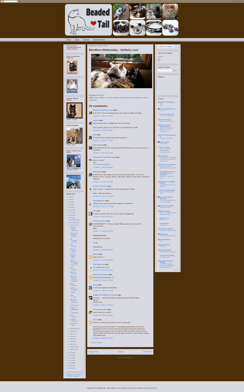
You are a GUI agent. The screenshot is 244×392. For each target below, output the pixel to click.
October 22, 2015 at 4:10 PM (103, 315)
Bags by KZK (164, 218)
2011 (70, 360)
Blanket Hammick (73, 284)
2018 (70, 210)
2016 (70, 215)
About (77, 40)
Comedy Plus (164, 223)
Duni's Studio (164, 147)
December (73, 220)
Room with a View (73, 324)
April (71, 341)
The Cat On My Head (167, 114)
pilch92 (95, 254)
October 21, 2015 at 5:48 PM (103, 260)
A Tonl (95, 319)
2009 (70, 365)
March (72, 344)
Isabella (122, 97)
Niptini (159, 59)
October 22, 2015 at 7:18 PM (103, 338)
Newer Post (94, 352)
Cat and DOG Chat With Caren (104, 157)
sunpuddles (138, 97)
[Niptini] (158, 61)
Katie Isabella (98, 145)
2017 (70, 212)
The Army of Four (99, 221)
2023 (70, 199)
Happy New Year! (165, 207)
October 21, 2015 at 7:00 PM (103, 280)
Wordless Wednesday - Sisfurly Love (74, 263)
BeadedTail (160, 56)
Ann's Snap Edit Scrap (167, 109)
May (71, 339)
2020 (70, 204)
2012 (70, 358)
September (73, 328)
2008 (70, 368)
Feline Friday (163, 225)
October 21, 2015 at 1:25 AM (103, 116)
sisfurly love (129, 97)
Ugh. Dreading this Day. (73, 240)
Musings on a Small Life (168, 164)
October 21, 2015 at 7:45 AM (103, 140)
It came (162, 110)
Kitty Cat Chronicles (100, 274)
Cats (161, 241)
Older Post (147, 352)
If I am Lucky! (163, 143)
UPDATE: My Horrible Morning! (74, 234)
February (73, 346)
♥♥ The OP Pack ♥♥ (100, 186)
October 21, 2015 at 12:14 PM (103, 206)
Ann (94, 211)
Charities (86, 40)
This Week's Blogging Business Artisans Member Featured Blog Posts (167, 265)
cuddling (101, 97)
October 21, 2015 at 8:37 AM (103, 182)
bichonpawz (164, 234)
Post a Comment (97, 342)
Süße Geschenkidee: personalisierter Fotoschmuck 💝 (166, 150)
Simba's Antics (165, 245)
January (72, 349)
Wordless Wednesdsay (166, 121)
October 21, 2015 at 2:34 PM (103, 231)
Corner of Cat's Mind (167, 255)
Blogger (154, 388)
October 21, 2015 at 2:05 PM (103, 216)
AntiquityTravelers (100, 309)
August (72, 331)
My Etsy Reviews (99, 40)
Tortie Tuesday (73, 245)
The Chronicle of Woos (167, 190)
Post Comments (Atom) (125, 357)
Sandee (96, 120)
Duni (94, 135)
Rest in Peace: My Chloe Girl (168, 235)
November (73, 222)
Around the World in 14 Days (168, 230)
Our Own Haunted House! (73, 250)
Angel (96, 97)
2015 (70, 217)
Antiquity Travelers (166, 229)
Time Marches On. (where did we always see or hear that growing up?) (168, 159)
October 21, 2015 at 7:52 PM (103, 290)
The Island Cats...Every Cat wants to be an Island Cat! (168, 173)
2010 (70, 363)
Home (69, 40)
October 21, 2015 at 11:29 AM (103, 196)
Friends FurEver (165, 119)
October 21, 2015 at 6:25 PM (103, 270)
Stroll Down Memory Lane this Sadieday (73, 279)
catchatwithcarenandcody (101, 164)
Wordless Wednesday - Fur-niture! (74, 290)
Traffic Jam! (163, 219)
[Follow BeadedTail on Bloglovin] (166, 47)
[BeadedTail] (158, 58)
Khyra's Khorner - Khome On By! (166, 125)
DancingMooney (99, 200)
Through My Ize (165, 239)
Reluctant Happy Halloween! (74, 229)
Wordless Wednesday (166, 138)
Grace (95, 285)
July (71, 333)
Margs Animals (165, 211)
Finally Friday (74, 305)
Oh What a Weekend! (73, 320)
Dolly (161, 105)
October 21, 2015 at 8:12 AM (103, 153)
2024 (70, 197)
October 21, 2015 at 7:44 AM (103, 130)
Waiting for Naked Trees (73, 256)
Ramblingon (164, 156)
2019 (70, 207)
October (72, 225)
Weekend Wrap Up (73, 273)
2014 (70, 352)
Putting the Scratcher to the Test (74, 301)
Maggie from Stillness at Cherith (105, 295)
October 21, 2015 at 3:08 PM (103, 250)
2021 (70, 202)
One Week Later (164, 257)
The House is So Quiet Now (168, 251)
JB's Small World (165, 250)
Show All (176, 270)
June (71, 336)
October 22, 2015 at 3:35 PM (103, 305)
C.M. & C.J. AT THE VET (167, 116)
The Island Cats (99, 264)
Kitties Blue (97, 172)
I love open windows (111, 97)
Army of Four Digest (167, 206)
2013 (70, 355)
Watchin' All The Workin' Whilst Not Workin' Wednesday (167, 129)
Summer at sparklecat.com (103, 110)
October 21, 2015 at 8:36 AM (103, 167)
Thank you (163, 246)
